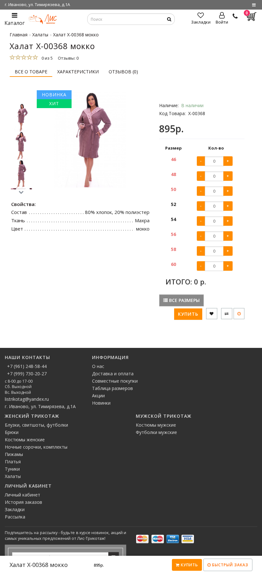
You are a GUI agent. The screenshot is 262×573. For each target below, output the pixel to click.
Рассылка (15, 517)
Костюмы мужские (156, 425)
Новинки (101, 403)
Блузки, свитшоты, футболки (36, 425)
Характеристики (78, 72)
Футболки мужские (156, 432)
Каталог (14, 22)
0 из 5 (46, 58)
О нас (98, 366)
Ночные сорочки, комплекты (36, 447)
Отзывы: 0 (68, 58)
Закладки (15, 509)
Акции (98, 396)
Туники (12, 469)
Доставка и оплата (113, 374)
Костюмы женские (25, 440)
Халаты (13, 476)
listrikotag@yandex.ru (27, 399)
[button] (21, 97)
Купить (189, 565)
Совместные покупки (115, 381)
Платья (13, 462)
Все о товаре (31, 72)
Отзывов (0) (123, 72)
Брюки (12, 432)
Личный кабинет (22, 495)
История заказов (23, 502)
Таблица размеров (112, 388)
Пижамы (14, 454)
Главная (18, 35)
